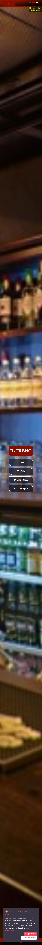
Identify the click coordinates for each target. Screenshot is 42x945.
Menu (21, 462)
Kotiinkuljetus (22, 488)
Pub (22, 471)
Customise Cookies (29, 938)
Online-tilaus (22, 480)
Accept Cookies (30, 934)
